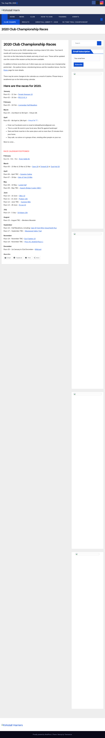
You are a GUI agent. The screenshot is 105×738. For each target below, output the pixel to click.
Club (32, 17)
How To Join (47, 17)
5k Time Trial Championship (75, 22)
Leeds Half (22, 185)
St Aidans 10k (23, 213)
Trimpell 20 (44, 166)
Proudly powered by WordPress (42, 734)
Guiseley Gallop (26, 174)
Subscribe (78, 64)
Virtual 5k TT (33, 120)
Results (26, 22)
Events (75, 17)
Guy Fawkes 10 (30, 239)
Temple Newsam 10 (25, 94)
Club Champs (10, 22)
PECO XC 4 (22, 97)
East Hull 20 (55, 166)
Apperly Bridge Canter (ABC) (30, 188)
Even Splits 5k (24, 159)
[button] (98, 19)
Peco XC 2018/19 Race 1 (34, 242)
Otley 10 (22, 196)
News (22, 17)
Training (63, 17)
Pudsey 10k (23, 199)
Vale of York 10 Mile (25, 177)
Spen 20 (35, 166)
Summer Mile (26, 202)
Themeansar (68, 734)
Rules (6, 70)
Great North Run (51, 228)
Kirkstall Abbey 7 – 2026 (46, 22)
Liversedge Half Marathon (27, 105)
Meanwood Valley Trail (33, 231)
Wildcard (38, 249)
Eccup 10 (22, 205)
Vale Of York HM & (37, 228)
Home (12, 17)
